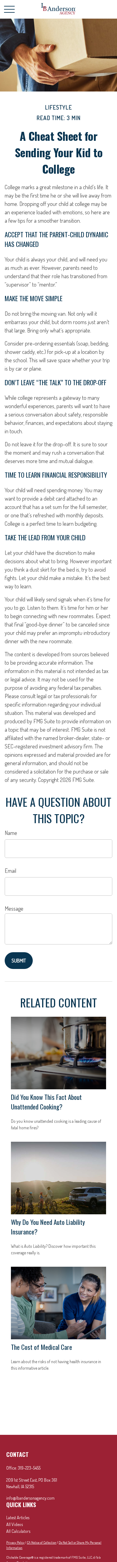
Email (10, 870)
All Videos (14, 1524)
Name (11, 832)
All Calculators (18, 1531)
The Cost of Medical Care (41, 1347)
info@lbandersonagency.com (30, 1498)
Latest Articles (17, 1517)
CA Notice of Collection (41, 1542)
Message (14, 908)
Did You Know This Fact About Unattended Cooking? (46, 1101)
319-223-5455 (29, 1468)
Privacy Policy (15, 1542)
